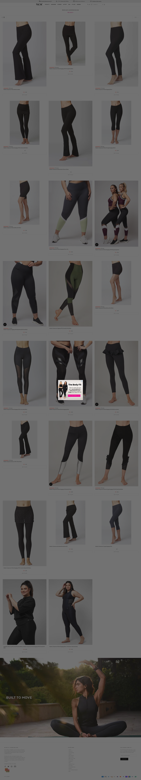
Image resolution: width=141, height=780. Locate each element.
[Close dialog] (81, 381)
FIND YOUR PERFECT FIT (74, 395)
